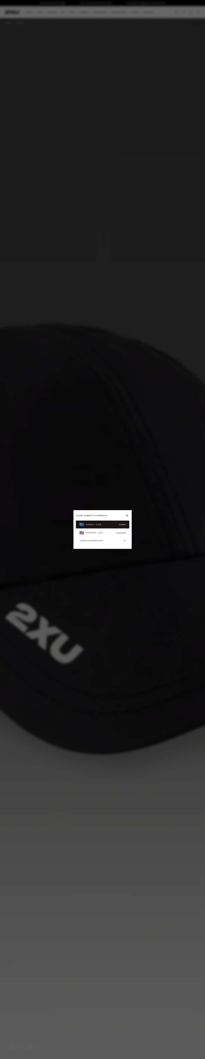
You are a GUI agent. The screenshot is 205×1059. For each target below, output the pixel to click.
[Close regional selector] (127, 515)
